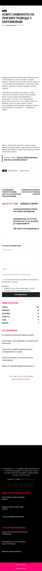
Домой (4, 7)
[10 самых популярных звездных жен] (35, 519)
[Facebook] (10, 485)
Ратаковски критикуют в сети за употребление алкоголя (30, 192)
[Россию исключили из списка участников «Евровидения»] (7, 211)
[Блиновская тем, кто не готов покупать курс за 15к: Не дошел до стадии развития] (7, 221)
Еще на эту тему (10, 203)
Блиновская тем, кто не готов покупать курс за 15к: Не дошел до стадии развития (25, 221)
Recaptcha (5, 286)
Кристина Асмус (24, 170)
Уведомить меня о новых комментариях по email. (19, 288)
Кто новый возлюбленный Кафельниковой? (18, 335)
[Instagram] (15, 485)
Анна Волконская (11, 25)
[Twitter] (21, 485)
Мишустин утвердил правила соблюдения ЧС (18, 366)
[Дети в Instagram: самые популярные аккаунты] (35, 499)
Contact (23, 565)
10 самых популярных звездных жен (13, 517)
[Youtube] (32, 485)
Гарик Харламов (13, 170)
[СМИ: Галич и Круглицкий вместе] (7, 231)
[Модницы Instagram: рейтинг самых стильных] (35, 509)
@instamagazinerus (21, 379)
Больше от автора (29, 203)
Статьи (11, 7)
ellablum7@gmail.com (27, 479)
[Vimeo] (26, 485)
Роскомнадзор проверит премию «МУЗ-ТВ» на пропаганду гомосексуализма (11, 193)
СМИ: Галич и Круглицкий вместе (26, 229)
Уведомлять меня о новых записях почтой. (17, 290)
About (18, 565)
